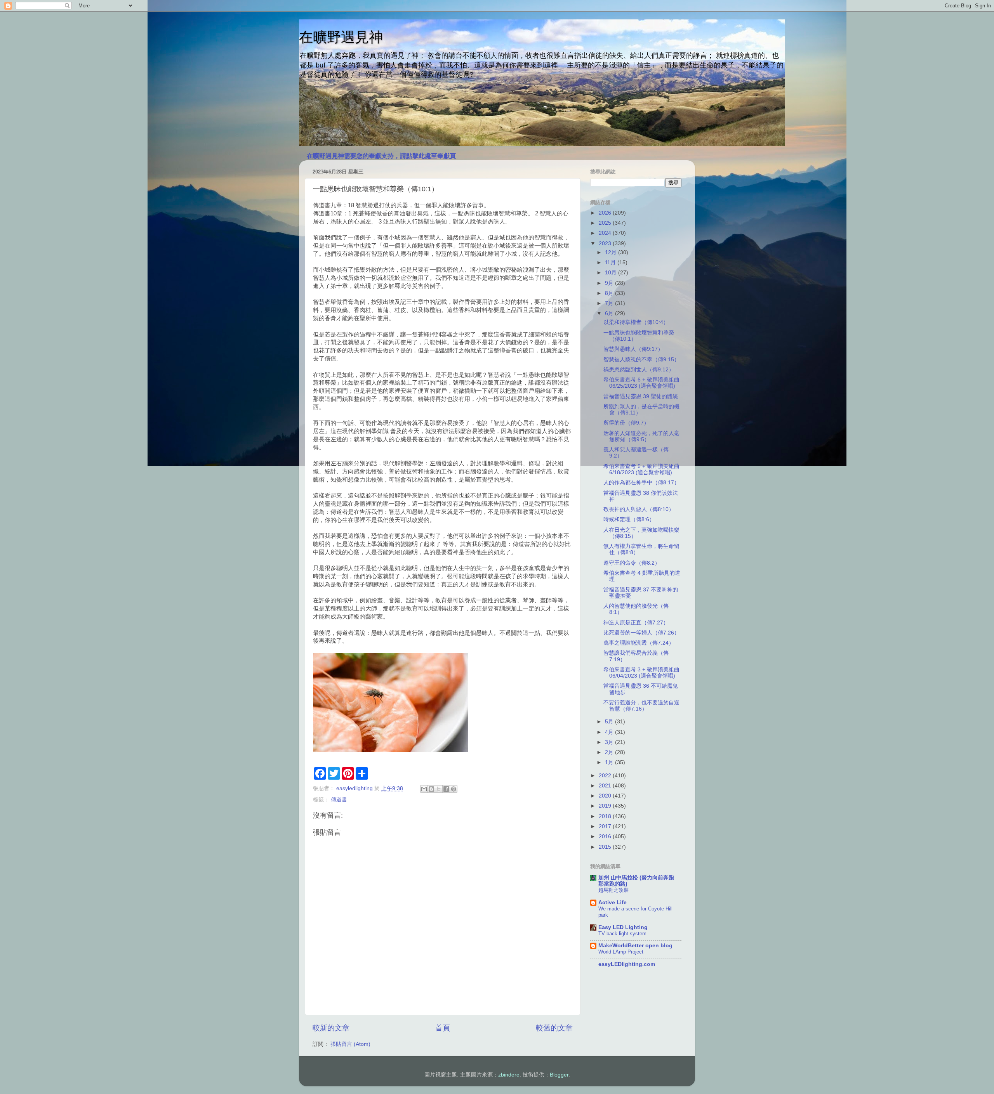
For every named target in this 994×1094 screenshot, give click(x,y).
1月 (610, 762)
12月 (611, 252)
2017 (606, 826)
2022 (606, 775)
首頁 (442, 1028)
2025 (606, 223)
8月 (610, 293)
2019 (606, 806)
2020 (606, 796)
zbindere (509, 1075)
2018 (606, 816)
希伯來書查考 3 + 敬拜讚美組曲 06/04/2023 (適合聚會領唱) (641, 673)
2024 (606, 233)
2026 (606, 213)
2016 (606, 836)
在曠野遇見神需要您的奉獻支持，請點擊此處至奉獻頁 (381, 156)
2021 (606, 786)
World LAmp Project (620, 952)
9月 (610, 283)
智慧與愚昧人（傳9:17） (633, 349)
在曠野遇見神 (341, 37)
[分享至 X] (439, 789)
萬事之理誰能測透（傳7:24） (638, 643)
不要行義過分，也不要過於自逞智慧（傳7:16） (641, 706)
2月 (610, 752)
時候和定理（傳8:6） (629, 519)
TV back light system (622, 933)
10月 (611, 273)
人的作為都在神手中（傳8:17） (641, 482)
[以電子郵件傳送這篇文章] (424, 789)
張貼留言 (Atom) (350, 1044)
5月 (610, 722)
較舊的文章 (554, 1028)
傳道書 (339, 800)
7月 (610, 303)
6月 (610, 313)
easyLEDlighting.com (626, 964)
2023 (606, 243)
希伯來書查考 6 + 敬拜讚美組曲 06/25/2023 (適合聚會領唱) (641, 383)
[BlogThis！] (431, 789)
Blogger (559, 1075)
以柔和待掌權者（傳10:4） (636, 322)
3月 (610, 742)
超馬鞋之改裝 (613, 890)
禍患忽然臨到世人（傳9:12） (638, 370)
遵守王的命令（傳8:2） (631, 563)
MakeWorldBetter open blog (635, 945)
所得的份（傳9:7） (626, 423)
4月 (610, 732)
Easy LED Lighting (623, 927)
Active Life (612, 902)
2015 (606, 847)
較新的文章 (331, 1028)
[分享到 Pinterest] (453, 789)
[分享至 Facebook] (446, 789)
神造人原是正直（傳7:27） (636, 623)
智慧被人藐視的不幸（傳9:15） (641, 359)
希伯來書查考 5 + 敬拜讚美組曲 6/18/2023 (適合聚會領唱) (641, 469)
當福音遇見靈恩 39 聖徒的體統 (640, 396)
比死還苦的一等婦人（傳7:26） (641, 633)
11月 (611, 262)
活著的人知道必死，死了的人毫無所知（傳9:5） (641, 436)
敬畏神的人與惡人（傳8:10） (638, 509)
